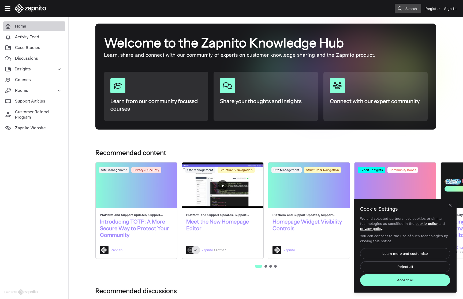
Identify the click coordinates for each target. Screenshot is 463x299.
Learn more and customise (405, 253)
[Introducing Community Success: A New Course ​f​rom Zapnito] (395, 185)
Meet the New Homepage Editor (217, 225)
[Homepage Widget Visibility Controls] (309, 185)
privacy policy (371, 228)
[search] (408, 8)
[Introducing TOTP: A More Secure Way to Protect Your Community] (136, 185)
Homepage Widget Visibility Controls (307, 225)
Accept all (405, 280)
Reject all (405, 266)
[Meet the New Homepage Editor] (222, 185)
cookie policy (427, 223)
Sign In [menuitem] (450, 8)
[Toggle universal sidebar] (7, 8)
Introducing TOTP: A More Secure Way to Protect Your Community (134, 228)
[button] (258, 266)
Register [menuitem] (432, 8)
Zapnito (116, 250)
